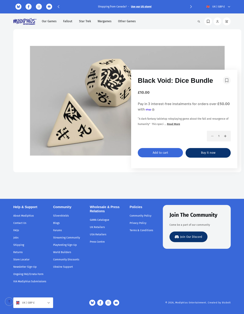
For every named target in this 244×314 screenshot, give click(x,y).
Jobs (15, 237)
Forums (57, 230)
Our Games (49, 21)
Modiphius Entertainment (190, 302)
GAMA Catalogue (99, 219)
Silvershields (61, 215)
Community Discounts (66, 259)
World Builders (62, 252)
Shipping (18, 244)
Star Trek (85, 21)
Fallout (67, 21)
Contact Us (19, 223)
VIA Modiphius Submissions (29, 281)
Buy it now (208, 153)
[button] (58, 6)
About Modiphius (23, 215)
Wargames (104, 21)
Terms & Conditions (141, 230)
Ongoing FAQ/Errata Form (28, 274)
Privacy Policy (138, 223)
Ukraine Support (63, 266)
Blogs (56, 223)
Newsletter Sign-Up (25, 266)
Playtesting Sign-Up (65, 244)
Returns (18, 252)
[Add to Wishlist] (227, 80)
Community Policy (140, 215)
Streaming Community (66, 237)
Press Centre (97, 241)
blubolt (226, 302)
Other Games (127, 21)
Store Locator (21, 259)
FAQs (16, 230)
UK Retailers (97, 227)
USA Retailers (98, 234)
